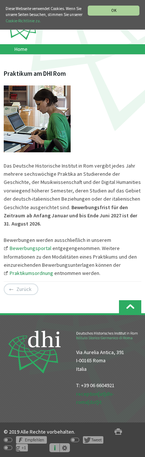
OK (113, 10)
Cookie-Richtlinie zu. (23, 20)
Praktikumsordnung (31, 273)
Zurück (24, 289)
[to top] (130, 306)
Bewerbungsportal (31, 248)
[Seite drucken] (118, 432)
